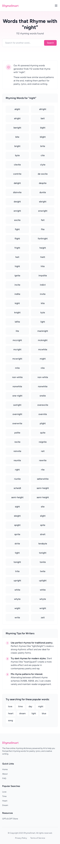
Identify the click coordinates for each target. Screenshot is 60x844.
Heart (4, 801)
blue (44, 713)
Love (4, 792)
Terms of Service (37, 838)
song (10, 720)
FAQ (4, 778)
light (34, 713)
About (5, 774)
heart (10, 713)
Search (50, 42)
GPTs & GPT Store (10, 819)
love (10, 706)
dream (22, 713)
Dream (5, 805)
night (40, 706)
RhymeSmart (10, 6)
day (30, 706)
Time (4, 796)
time (20, 706)
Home (5, 769)
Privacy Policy (21, 838)
